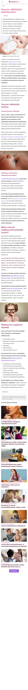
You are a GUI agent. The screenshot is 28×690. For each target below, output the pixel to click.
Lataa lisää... (14, 571)
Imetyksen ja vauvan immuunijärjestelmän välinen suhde (13, 506)
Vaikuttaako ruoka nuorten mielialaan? (10, 486)
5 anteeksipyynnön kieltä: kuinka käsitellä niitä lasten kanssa (12, 566)
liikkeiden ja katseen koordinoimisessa (12, 137)
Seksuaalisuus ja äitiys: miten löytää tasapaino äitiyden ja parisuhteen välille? (13, 444)
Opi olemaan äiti (5, 542)
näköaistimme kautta (14, 61)
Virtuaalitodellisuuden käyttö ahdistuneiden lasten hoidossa (12, 465)
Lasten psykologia (6, 462)
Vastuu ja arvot (5, 563)
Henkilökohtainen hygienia (8, 420)
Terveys (3, 5)
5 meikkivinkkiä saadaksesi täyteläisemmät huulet (10, 423)
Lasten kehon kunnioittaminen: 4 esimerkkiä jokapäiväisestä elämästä (14, 545)
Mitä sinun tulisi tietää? (7, 524)
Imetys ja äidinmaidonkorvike (9, 503)
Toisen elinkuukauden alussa (10, 179)
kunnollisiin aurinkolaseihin (13, 288)
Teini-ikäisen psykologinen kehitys (10, 483)
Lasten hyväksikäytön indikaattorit (13, 526)
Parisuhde (3, 440)
